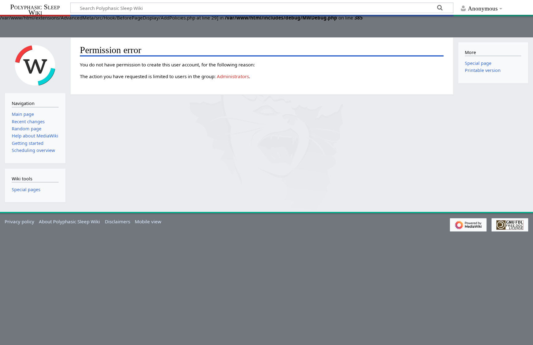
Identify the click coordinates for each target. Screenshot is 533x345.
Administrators (233, 76)
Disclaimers (117, 221)
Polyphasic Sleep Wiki (35, 9)
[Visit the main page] (35, 65)
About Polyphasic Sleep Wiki (69, 221)
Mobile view (148, 221)
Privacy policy (19, 221)
